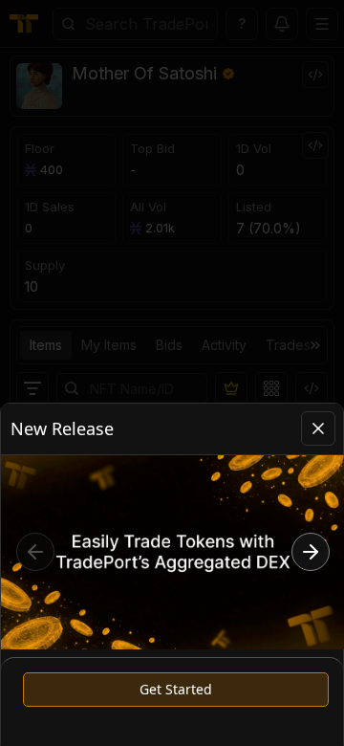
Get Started (176, 689)
